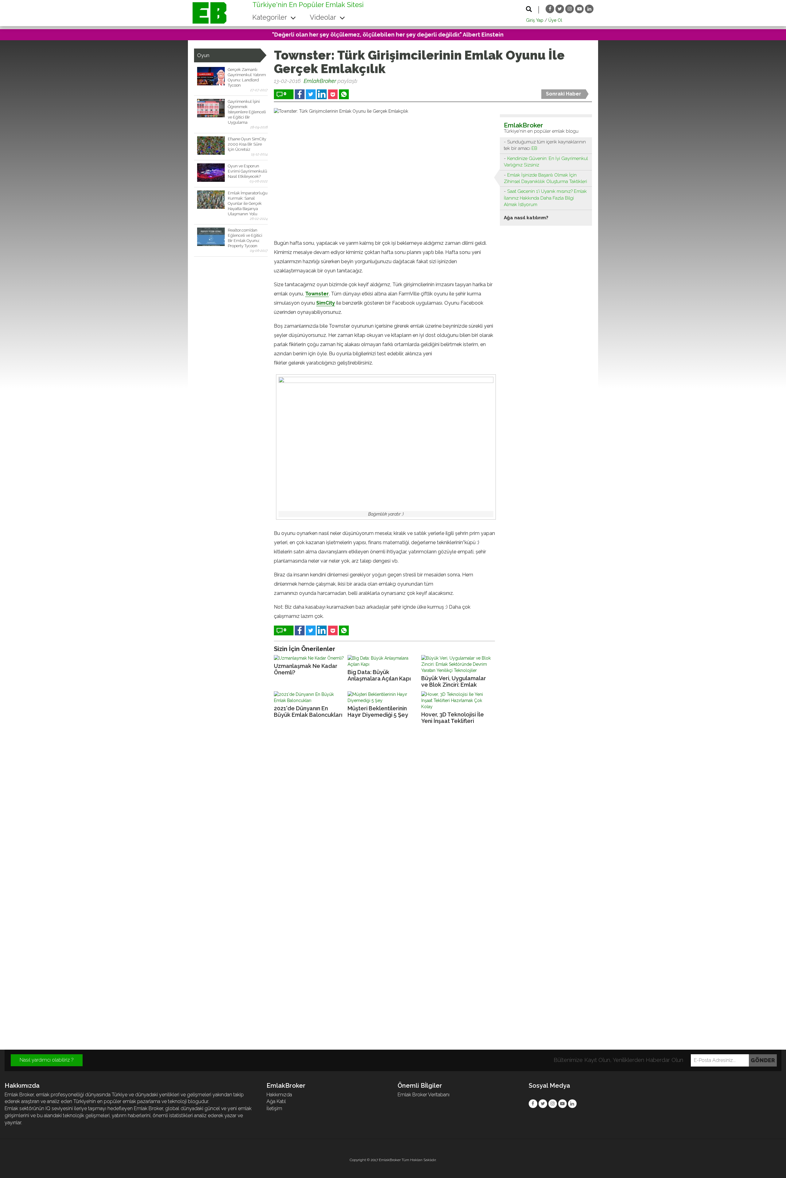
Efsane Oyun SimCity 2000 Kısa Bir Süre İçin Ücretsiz (247, 144)
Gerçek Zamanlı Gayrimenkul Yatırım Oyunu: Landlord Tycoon (247, 77)
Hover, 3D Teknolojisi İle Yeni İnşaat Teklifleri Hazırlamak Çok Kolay (452, 717)
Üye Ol (555, 20)
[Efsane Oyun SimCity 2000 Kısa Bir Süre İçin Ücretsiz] (211, 145)
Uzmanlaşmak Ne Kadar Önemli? (305, 669)
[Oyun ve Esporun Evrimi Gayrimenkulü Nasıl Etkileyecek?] (211, 172)
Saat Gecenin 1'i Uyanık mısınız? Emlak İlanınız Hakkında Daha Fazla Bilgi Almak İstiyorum (545, 198)
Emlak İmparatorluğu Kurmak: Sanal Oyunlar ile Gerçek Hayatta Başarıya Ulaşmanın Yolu (247, 203)
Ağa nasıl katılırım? (526, 217)
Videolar (324, 17)
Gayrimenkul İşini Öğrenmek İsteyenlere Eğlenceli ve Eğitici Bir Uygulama (247, 112)
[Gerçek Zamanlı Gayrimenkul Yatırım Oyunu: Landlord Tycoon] (211, 76)
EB (534, 148)
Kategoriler (270, 17)
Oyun (203, 55)
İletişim (274, 1108)
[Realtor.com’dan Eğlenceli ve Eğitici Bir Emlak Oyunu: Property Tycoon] (211, 237)
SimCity (325, 303)
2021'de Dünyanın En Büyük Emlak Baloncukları (308, 711)
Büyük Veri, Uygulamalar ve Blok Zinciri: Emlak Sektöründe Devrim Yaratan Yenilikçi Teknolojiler (453, 681)
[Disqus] (393, 812)
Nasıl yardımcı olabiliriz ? (47, 1060)
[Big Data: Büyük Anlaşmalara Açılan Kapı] (383, 661)
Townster (317, 294)
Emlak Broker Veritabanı (423, 1095)
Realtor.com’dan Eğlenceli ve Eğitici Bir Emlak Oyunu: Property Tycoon (245, 238)
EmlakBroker (320, 81)
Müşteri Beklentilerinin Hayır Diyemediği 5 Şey (378, 711)
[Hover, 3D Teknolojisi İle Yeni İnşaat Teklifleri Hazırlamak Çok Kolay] (456, 700)
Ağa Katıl (276, 1101)
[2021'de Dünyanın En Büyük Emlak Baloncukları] (309, 697)
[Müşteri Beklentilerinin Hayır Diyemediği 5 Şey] (383, 697)
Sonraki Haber (563, 94)
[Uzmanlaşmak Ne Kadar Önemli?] (309, 658)
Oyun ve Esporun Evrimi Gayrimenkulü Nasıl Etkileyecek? (247, 171)
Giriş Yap (534, 20)
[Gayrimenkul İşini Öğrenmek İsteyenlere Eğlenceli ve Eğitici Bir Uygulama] (211, 108)
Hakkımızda (279, 1095)
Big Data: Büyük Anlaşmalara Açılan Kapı (379, 675)
